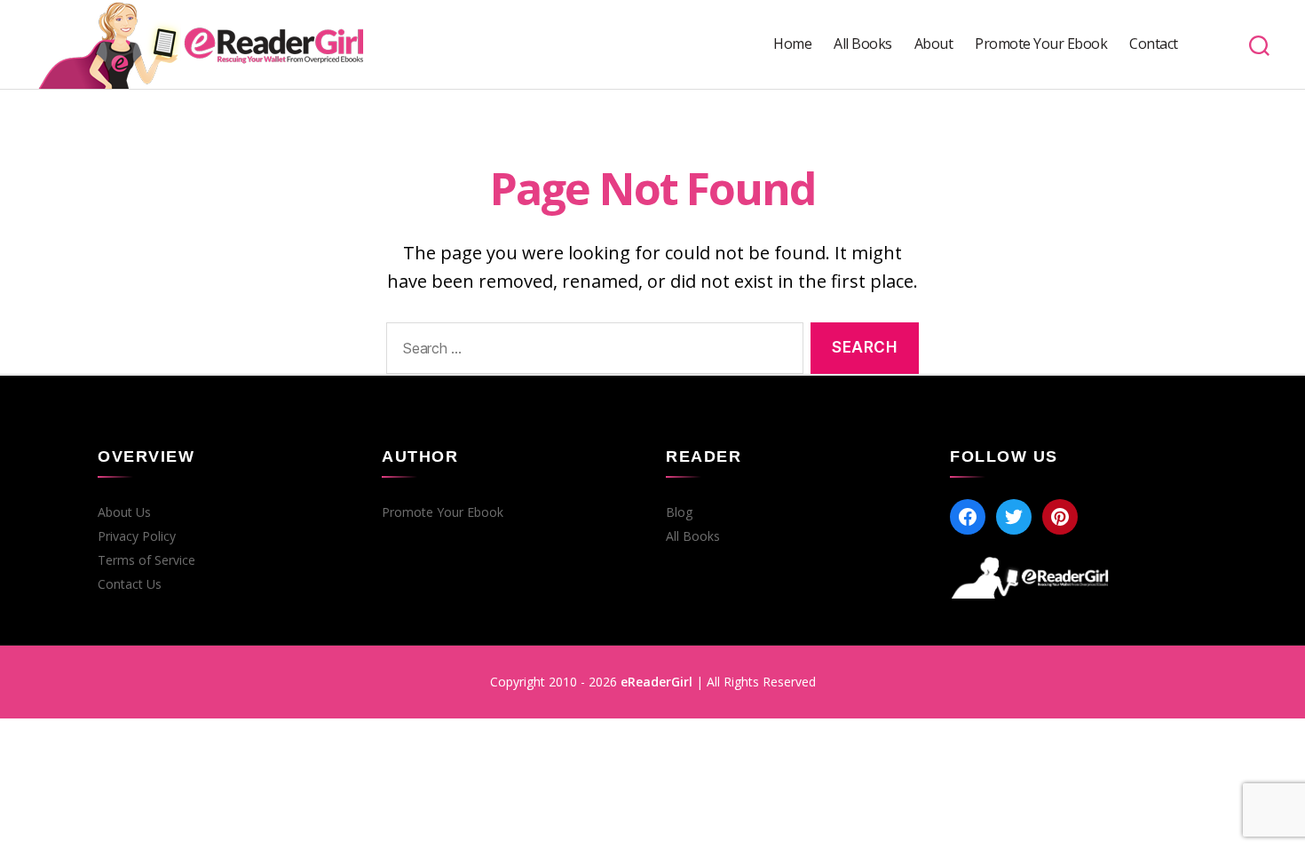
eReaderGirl (656, 681)
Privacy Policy (137, 536)
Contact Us (130, 584)
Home (792, 44)
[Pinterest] (1060, 517)
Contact (1153, 44)
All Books (863, 44)
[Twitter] (1014, 517)
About (933, 44)
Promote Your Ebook (1041, 44)
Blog (679, 512)
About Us (124, 512)
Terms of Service (146, 560)
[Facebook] (967, 517)
